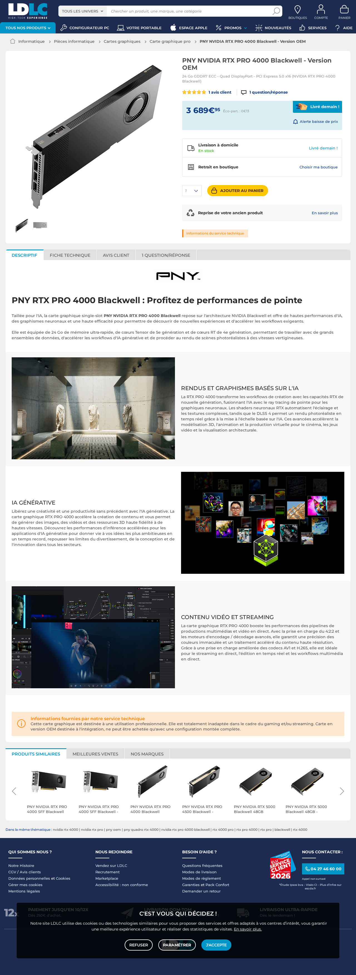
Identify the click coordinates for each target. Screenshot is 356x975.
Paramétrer (177, 944)
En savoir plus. (248, 929)
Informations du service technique (215, 233)
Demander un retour (201, 891)
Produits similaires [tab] (36, 754)
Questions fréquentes (202, 865)
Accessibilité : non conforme (121, 884)
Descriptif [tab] (24, 255)
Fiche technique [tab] (70, 255)
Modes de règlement (201, 878)
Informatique (31, 41)
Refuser (138, 944)
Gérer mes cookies (25, 884)
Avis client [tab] (116, 255)
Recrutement (107, 872)
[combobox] (82, 11)
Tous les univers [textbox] (80, 11)
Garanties (191, 884)
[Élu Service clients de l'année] (282, 877)
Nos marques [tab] (147, 754)
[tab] (166, 255)
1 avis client (219, 92)
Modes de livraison (199, 872)
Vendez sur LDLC (111, 865)
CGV (12, 872)
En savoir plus (325, 213)
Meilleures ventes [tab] (95, 754)
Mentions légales (24, 891)
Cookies (63, 878)
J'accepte (216, 944)
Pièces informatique (74, 41)
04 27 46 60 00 (326, 868)
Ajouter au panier (241, 190)
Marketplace (106, 878)
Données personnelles (29, 878)
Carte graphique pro (170, 41)
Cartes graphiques (122, 41)
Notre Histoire (21, 865)
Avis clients (30, 872)
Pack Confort (217, 884)
